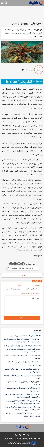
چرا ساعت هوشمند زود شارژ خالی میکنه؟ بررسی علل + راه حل (22, 370)
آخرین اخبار (37, 330)
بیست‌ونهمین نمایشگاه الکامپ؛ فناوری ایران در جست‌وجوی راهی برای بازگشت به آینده (23, 402)
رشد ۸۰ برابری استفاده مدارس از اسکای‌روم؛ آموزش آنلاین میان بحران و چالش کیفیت (21, 340)
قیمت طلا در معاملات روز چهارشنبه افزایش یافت (22, 345)
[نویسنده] (38, 70)
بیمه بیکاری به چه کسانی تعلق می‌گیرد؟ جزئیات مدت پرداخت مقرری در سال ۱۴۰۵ (22, 408)
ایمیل (19, 285)
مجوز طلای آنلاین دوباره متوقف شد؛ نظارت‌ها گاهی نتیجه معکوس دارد (23, 350)
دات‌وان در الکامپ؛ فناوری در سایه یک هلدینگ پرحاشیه (23, 383)
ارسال (22, 318)
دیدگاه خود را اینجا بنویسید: (30, 293)
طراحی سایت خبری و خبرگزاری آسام (19, 443)
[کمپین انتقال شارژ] (22, 81)
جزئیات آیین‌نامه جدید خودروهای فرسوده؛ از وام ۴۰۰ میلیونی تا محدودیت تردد (22, 396)
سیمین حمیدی (27, 70)
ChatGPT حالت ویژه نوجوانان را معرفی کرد (24, 362)
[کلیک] (36, 3)
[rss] (28, 435)
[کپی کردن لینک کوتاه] (22, 268)
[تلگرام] (23, 264)
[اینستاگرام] (16, 435)
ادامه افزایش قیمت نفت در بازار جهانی (25, 335)
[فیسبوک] (15, 264)
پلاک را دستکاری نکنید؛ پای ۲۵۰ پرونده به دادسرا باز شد (22, 357)
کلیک (10, 439)
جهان (21, 275)
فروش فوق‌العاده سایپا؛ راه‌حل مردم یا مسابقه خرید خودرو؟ (23, 389)
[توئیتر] (19, 264)
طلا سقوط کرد (34, 365)
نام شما (37, 285)
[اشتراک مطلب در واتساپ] (11, 263)
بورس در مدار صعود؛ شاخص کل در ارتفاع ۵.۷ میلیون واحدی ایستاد (23, 414)
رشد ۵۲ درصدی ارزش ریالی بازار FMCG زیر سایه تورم (22, 377)
